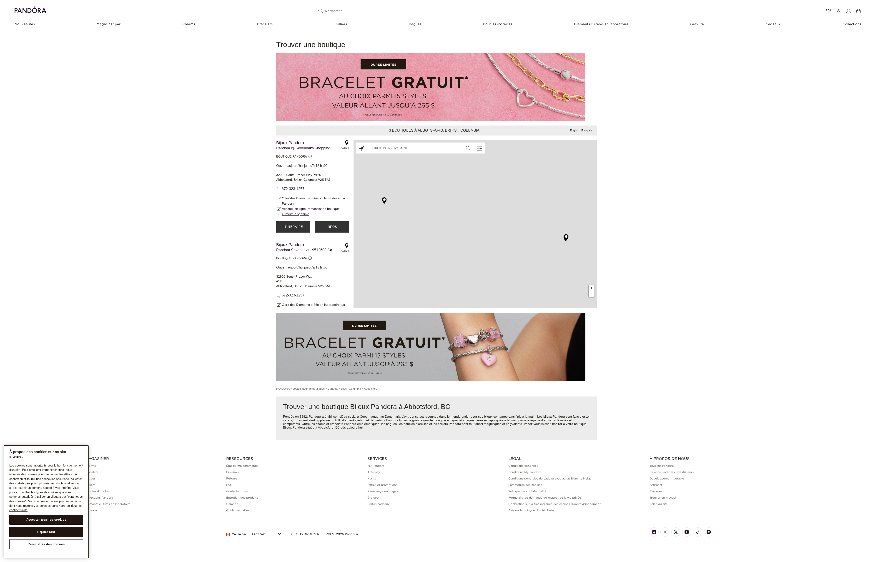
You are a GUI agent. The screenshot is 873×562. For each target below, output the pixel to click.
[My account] (848, 11)
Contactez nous (237, 491)
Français (586, 130)
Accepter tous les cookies (46, 519)
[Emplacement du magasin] (838, 11)
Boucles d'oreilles (497, 24)
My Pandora (375, 465)
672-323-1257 (293, 189)
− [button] (591, 293)
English (574, 130)
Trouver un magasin (663, 497)
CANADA (239, 534)
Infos (332, 226)
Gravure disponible (295, 214)
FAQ (229, 485)
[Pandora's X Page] (675, 532)
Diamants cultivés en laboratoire (601, 24)
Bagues (415, 24)
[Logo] (30, 9)
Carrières (656, 491)
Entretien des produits (242, 497)
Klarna (371, 478)
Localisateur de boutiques (309, 388)
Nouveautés (25, 24)
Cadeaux (773, 24)
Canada (333, 388)
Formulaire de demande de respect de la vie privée (544, 497)
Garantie (232, 504)
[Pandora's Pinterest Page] (708, 532)
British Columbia (351, 388)
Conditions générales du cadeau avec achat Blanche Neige (550, 478)
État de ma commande (242, 465)
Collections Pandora (99, 497)
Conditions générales (523, 465)
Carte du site (659, 504)
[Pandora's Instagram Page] (665, 532)
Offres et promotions (382, 485)
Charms (188, 24)
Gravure (697, 24)
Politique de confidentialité (527, 491)
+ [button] (591, 288)
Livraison (232, 472)
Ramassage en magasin (383, 491)
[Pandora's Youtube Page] (686, 532)
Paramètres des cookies (46, 544)
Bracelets (265, 24)
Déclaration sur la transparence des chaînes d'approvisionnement (554, 504)
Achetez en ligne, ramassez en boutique (311, 209)
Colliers (340, 24)
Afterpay (373, 472)
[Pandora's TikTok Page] (697, 532)
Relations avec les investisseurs (672, 472)
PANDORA (283, 388)
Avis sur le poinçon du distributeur (532, 510)
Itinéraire (293, 226)
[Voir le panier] (858, 11)
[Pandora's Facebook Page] (654, 532)
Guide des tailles (237, 510)
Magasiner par (108, 24)
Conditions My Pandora (524, 472)
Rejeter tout (46, 532)
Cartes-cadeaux (378, 504)
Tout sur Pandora (662, 465)
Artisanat (656, 485)
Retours (231, 478)
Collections (852, 24)
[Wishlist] (828, 11)
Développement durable (667, 478)
